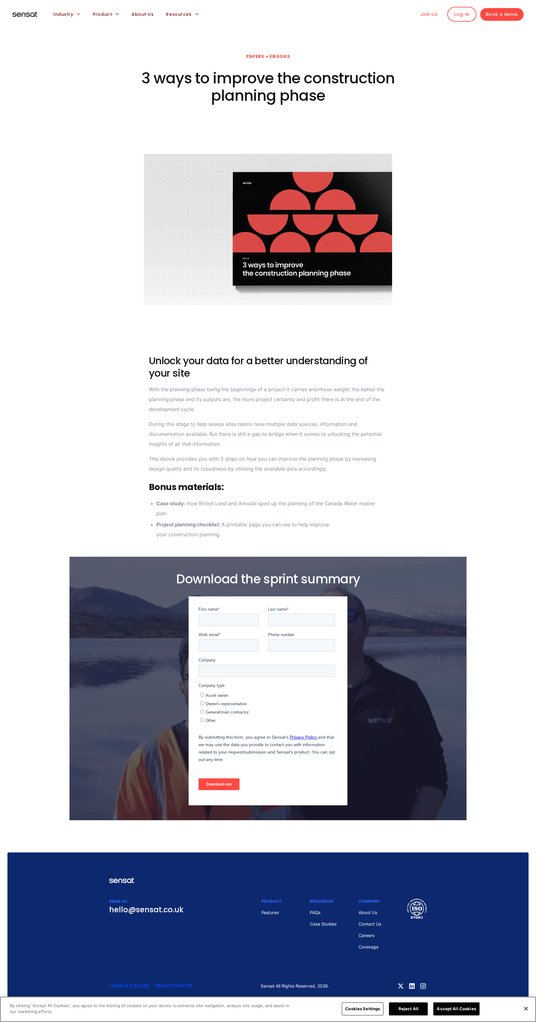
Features (270, 912)
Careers (366, 935)
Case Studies (323, 924)
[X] (400, 986)
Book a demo (502, 14)
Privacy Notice (173, 986)
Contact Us (370, 924)
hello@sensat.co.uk (146, 910)
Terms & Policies (129, 986)
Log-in (461, 14)
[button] (67, 14)
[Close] (526, 1008)
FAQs (315, 912)
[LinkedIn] (412, 986)
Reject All (408, 1008)
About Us (143, 14)
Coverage (368, 946)
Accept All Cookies (456, 1008)
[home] (24, 14)
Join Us (429, 14)
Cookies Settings (362, 1008)
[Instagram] (423, 986)
